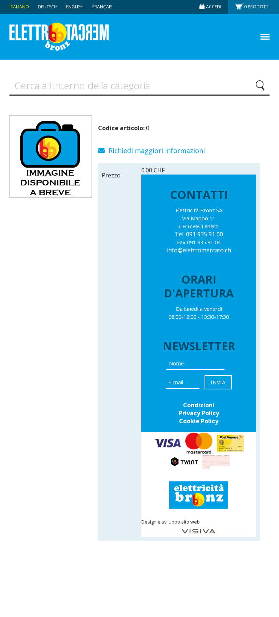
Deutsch (47, 7)
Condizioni (198, 405)
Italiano (19, 7)
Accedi (213, 7)
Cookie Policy (198, 421)
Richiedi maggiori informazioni (156, 150)
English (75, 7)
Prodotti (257, 7)
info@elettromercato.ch (198, 250)
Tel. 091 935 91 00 (199, 234)
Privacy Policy (199, 413)
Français (102, 7)
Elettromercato (59, 37)
